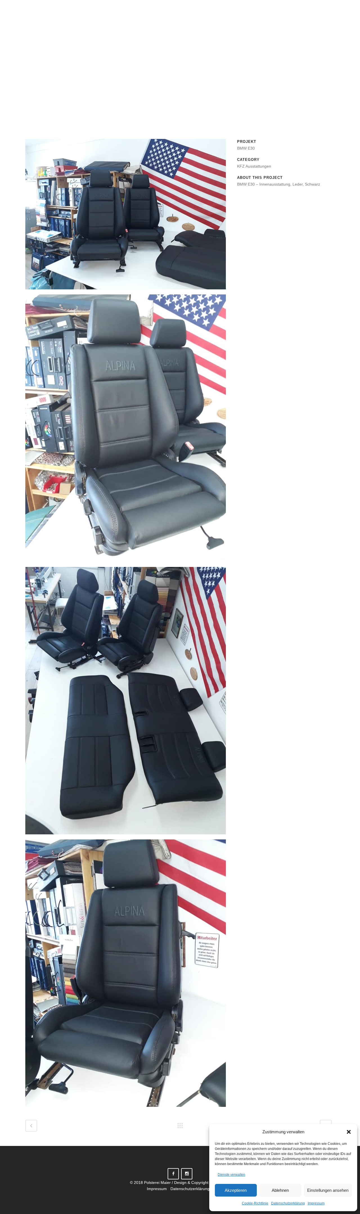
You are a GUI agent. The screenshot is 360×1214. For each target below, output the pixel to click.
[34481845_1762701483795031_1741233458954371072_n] (125, 430)
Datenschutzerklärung (288, 1203)
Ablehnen (280, 1190)
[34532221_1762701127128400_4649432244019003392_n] (125, 216)
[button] (349, 1132)
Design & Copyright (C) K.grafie (202, 1182)
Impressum (316, 1203)
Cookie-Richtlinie (255, 1203)
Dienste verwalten (231, 1175)
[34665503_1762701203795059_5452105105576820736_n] (125, 975)
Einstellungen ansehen (327, 1190)
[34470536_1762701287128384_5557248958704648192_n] (125, 703)
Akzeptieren (236, 1190)
